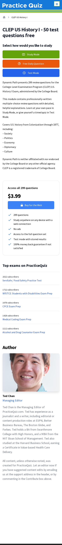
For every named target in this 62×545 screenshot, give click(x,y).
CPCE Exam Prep (12, 306)
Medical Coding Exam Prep (17, 319)
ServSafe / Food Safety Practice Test (22, 280)
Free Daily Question (33, 63)
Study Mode (33, 54)
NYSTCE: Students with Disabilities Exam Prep (27, 293)
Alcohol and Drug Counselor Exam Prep (24, 332)
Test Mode (33, 72)
